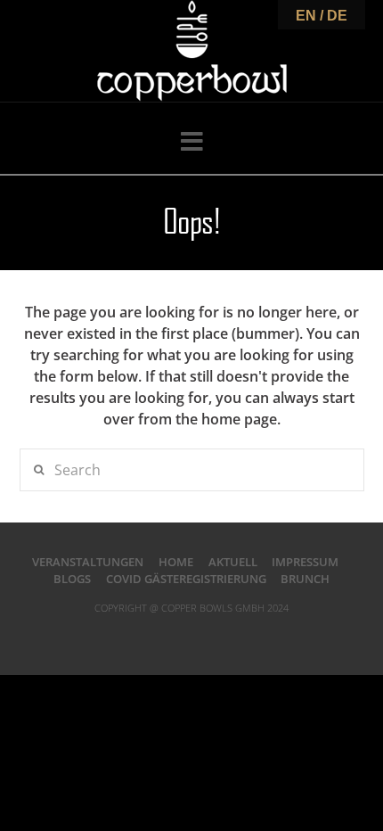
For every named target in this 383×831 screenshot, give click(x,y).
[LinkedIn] (191, 636)
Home (176, 562)
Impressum (305, 562)
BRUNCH (305, 579)
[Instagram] (237, 636)
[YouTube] (215, 636)
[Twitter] (168, 636)
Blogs (72, 579)
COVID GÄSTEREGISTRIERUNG (186, 579)
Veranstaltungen (87, 562)
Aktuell (232, 562)
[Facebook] (146, 636)
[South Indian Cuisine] (192, 51)
